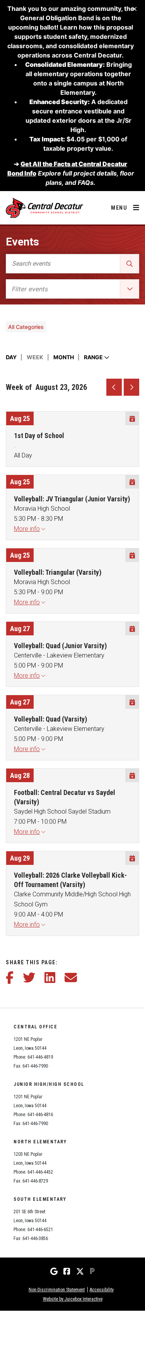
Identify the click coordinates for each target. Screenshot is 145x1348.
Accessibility (102, 1289)
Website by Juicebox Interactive (72, 1299)
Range (94, 357)
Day (11, 357)
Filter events (30, 289)
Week (35, 357)
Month (63, 357)
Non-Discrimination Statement (57, 1289)
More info (27, 528)
